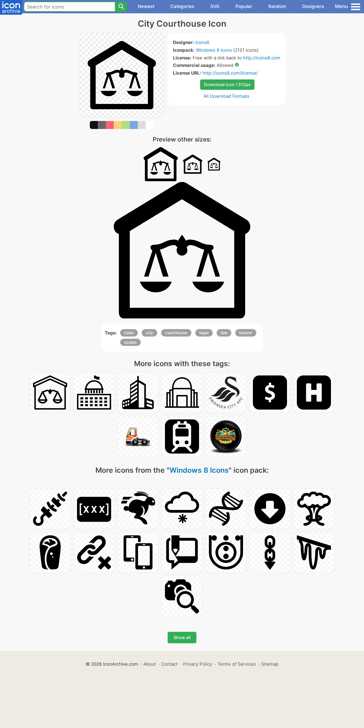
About (149, 664)
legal (204, 332)
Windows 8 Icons (214, 50)
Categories (182, 6)
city (149, 332)
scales (130, 342)
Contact (169, 664)
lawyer (245, 332)
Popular (244, 6)
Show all (182, 637)
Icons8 (202, 42)
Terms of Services (236, 664)
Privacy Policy (197, 664)
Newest (146, 6)
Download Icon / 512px (227, 84)
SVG (215, 6)
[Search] (121, 7)
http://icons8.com (261, 57)
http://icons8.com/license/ (230, 73)
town (129, 332)
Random (277, 6)
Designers (313, 6)
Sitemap (269, 664)
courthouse (176, 332)
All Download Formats (226, 96)
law (224, 332)
